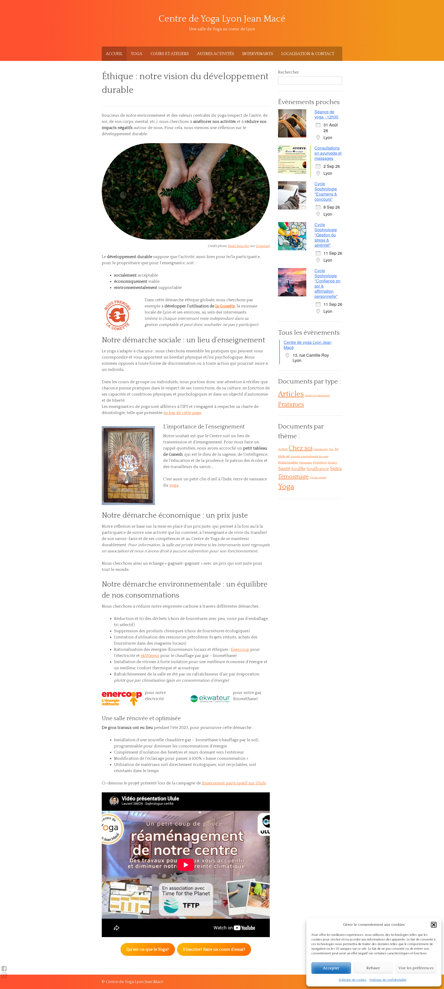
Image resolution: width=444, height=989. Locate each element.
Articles (291, 394)
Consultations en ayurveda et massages (327, 153)
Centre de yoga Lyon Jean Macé (307, 344)
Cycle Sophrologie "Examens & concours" (325, 191)
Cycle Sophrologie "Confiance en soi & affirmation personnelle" (327, 283)
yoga (173, 485)
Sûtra (336, 468)
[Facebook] (4, 968)
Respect (332, 462)
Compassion (320, 449)
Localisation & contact (307, 53)
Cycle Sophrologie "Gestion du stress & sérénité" (325, 235)
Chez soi (300, 448)
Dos (331, 449)
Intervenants (257, 53)
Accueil (114, 53)
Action (283, 449)
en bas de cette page (182, 412)
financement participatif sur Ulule (234, 783)
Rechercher (288, 72)
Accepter (331, 968)
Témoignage (293, 476)
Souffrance (318, 468)
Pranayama (305, 462)
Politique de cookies (353, 980)
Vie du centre (318, 477)
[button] (433, 924)
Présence (320, 462)
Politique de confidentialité (387, 980)
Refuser (373, 968)
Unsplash (263, 246)
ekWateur (150, 655)
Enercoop (240, 649)
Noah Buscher (238, 246)
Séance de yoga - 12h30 (326, 114)
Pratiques (291, 404)
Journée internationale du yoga (309, 456)
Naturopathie (288, 462)
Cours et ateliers (170, 53)
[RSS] (4, 975)
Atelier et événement (317, 395)
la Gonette (225, 306)
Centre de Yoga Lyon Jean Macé (222, 19)
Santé (284, 468)
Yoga (136, 53)
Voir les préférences (415, 968)
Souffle (298, 468)
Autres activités (215, 53)
